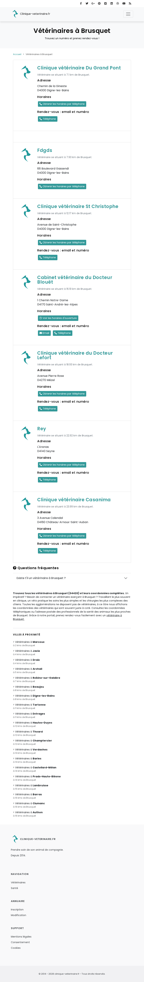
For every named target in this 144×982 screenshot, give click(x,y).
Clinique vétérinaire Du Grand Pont (79, 68)
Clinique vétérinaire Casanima (74, 500)
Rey (41, 429)
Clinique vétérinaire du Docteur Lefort (75, 355)
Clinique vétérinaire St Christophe (77, 206)
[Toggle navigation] (128, 14)
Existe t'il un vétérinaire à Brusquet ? (41, 578)
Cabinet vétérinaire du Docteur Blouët (74, 279)
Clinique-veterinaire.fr (34, 14)
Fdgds (44, 150)
